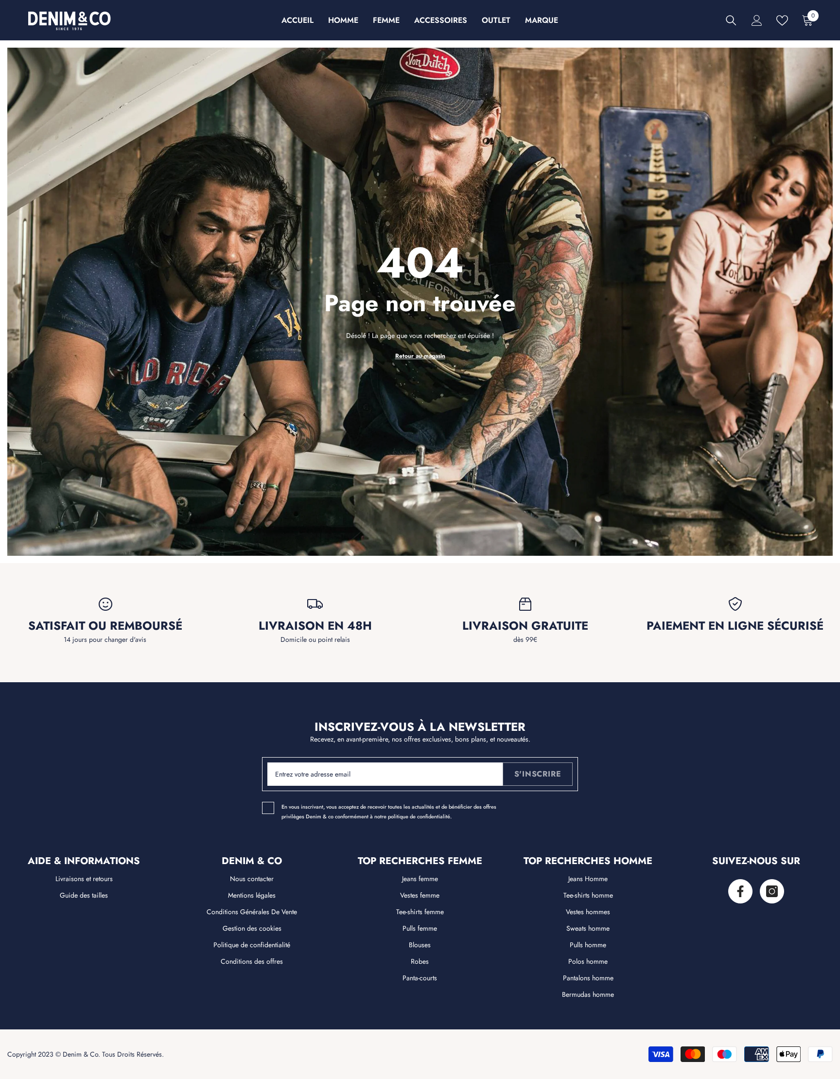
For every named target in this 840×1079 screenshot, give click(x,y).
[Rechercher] (731, 20)
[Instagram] (772, 891)
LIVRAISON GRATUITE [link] (525, 626)
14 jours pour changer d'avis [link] (105, 639)
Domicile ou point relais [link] (315, 639)
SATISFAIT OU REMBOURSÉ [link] (105, 626)
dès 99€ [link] (525, 639)
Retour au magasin (420, 356)
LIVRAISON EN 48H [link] (315, 626)
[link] (105, 604)
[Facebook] (740, 891)
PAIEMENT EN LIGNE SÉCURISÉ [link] (735, 626)
